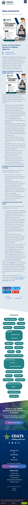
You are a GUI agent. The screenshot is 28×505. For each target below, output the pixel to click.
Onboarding (14, 338)
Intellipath (12, 262)
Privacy (14, 488)
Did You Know (7, 327)
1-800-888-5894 (14, 455)
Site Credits (14, 490)
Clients (21, 319)
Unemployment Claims (15, 366)
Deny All (13, 503)
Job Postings (19, 343)
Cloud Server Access (10, 54)
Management (18, 347)
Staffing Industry (8, 379)
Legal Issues (9, 347)
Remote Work (18, 375)
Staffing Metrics (20, 379)
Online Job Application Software (14, 355)
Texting (13, 386)
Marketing (10, 351)
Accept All (24, 503)
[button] (25, 1)
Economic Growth (19, 327)
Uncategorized (14, 396)
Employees (9, 331)
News (18, 351)
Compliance (21, 323)
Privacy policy (3, 503)
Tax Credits (12, 362)
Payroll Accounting (10, 359)
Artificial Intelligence (10, 319)
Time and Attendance (14, 392)
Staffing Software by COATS (14, 383)
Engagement (9, 343)
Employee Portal (15, 334)
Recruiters (8, 375)
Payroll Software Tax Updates (14, 371)
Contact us (22, 277)
